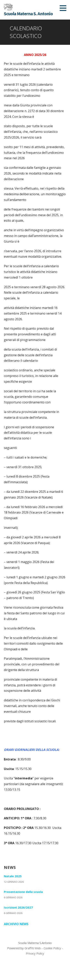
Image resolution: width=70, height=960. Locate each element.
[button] (64, 8)
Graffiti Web (32, 948)
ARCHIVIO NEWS (16, 924)
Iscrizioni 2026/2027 (18, 907)
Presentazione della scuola (23, 892)
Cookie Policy (52, 948)
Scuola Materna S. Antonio (28, 14)
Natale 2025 (13, 876)
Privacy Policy (35, 953)
